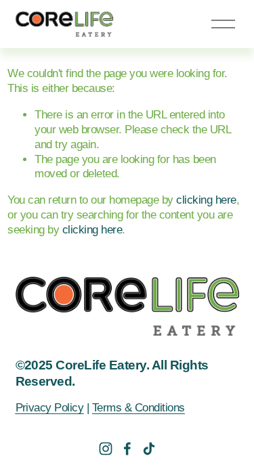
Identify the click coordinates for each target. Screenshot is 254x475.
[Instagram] (105, 448)
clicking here (206, 200)
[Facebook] (127, 448)
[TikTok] (149, 448)
